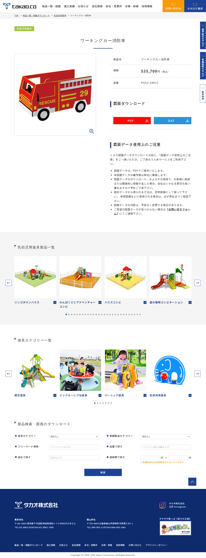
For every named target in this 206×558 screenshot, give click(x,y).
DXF (171, 120)
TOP (16, 15)
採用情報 (147, 6)
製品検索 (203, 95)
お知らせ (83, 6)
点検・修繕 (131, 6)
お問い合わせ (173, 8)
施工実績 (69, 6)
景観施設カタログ (203, 67)
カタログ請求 (195, 8)
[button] (8, 283)
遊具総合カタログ (203, 37)
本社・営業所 (114, 6)
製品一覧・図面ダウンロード (36, 15)
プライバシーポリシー (156, 545)
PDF (130, 120)
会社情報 (97, 6)
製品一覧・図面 (51, 6)
